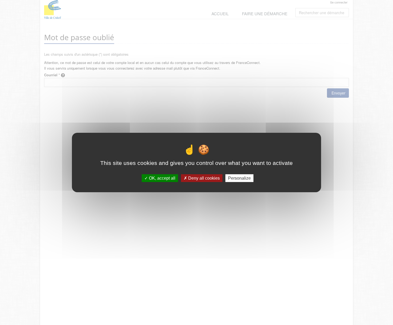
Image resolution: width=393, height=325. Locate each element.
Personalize (239, 178)
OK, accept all (161, 178)
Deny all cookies (203, 178)
